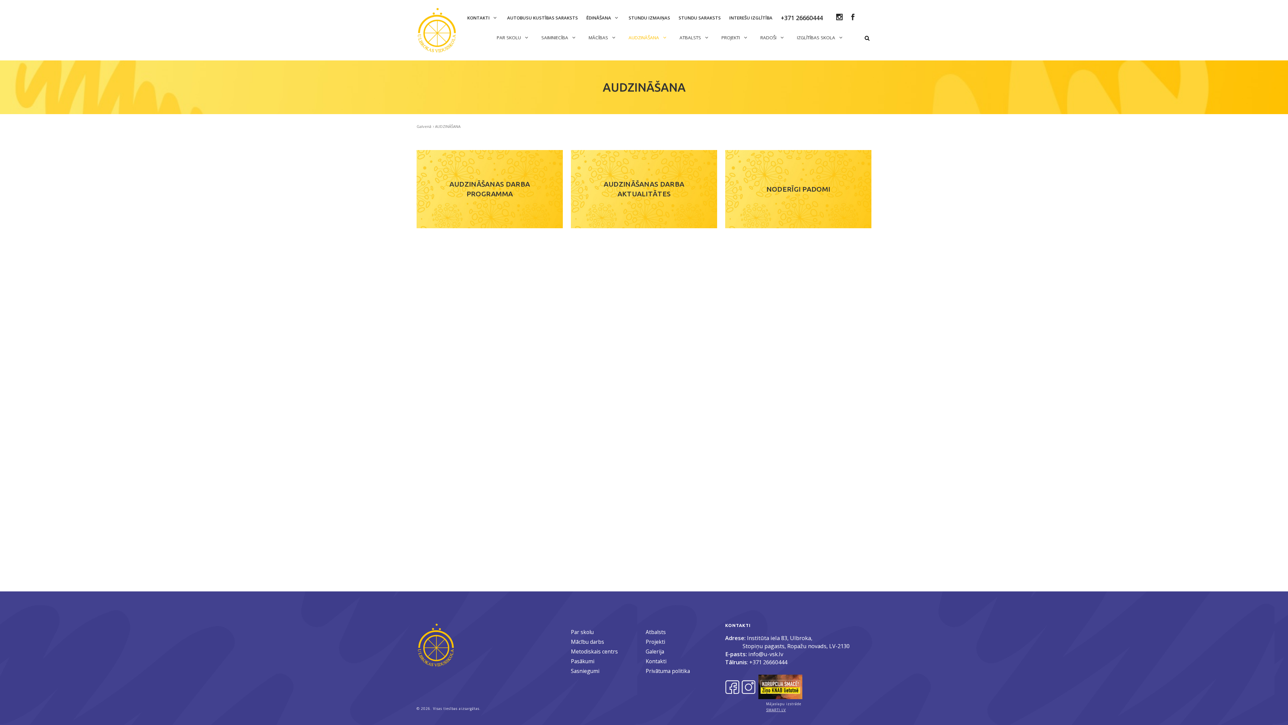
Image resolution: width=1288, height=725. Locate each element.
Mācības (599, 38)
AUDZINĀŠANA (644, 38)
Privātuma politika (668, 671)
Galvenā (424, 126)
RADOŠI (769, 38)
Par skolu (582, 632)
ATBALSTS (691, 38)
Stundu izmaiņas (649, 18)
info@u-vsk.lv (765, 654)
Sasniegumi (585, 671)
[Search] (867, 38)
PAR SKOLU (509, 38)
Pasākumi (582, 661)
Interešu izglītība (750, 18)
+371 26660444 (768, 662)
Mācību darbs (587, 641)
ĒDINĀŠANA (599, 18)
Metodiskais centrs (594, 651)
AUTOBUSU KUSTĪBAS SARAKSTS (542, 18)
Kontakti (479, 18)
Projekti (655, 641)
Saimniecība (555, 38)
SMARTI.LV (776, 710)
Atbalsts (656, 632)
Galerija (655, 651)
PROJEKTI (731, 38)
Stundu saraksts (700, 18)
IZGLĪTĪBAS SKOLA (817, 38)
